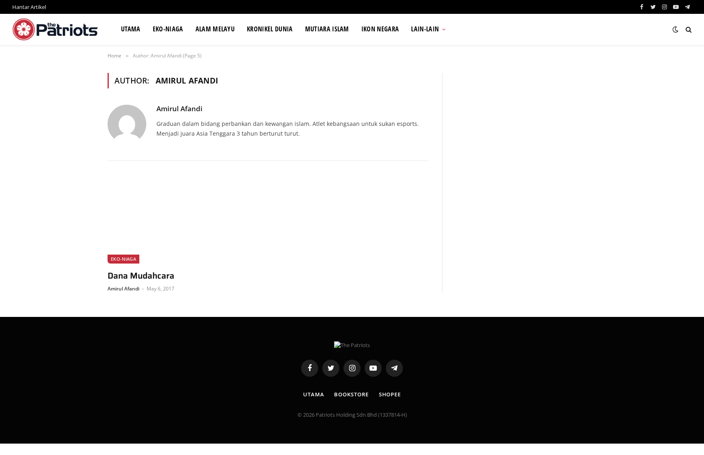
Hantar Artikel (29, 7)
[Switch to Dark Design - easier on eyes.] (675, 29)
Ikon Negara (380, 28)
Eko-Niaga (168, 28)
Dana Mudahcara (141, 276)
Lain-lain (425, 28)
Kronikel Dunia (270, 28)
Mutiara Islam (327, 28)
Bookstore (351, 394)
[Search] (688, 29)
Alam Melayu (215, 28)
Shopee (390, 394)
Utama (131, 28)
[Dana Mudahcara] (184, 220)
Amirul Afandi (179, 109)
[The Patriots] (56, 29)
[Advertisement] (525, 130)
